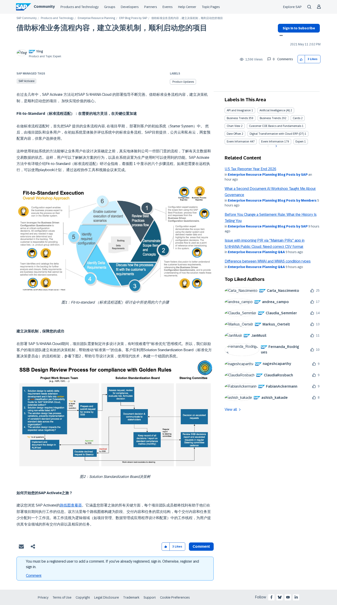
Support (150, 597)
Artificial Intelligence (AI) (275, 110)
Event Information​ (272, 141)
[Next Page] (276, 146)
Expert (300, 141)
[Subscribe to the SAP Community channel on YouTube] (288, 597)
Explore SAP (292, 7)
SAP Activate (26, 81)
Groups (109, 7)
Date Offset (234, 133)
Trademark (131, 597)
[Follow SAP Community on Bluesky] (280, 597)
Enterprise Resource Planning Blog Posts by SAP (268, 174)
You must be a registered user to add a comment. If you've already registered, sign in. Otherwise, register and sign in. (112, 564)
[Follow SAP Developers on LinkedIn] (296, 597)
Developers (130, 7)
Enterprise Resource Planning (96, 18)
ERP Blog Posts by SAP (133, 18)
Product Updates (183, 81)
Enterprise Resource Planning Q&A (256, 252)
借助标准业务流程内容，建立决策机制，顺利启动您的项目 (112, 28)
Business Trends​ (270, 118)
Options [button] (280, 36)
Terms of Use (62, 597)
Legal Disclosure (106, 597)
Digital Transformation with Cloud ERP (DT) (277, 133)
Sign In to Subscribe (299, 28)
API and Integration (239, 110)
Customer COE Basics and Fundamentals (275, 126)
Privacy (43, 597)
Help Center (187, 7)
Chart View (233, 126)
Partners (150, 7)
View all (231, 409)
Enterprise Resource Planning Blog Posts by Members (272, 200)
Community (44, 6)
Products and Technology (80, 7)
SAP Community (27, 18)
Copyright (83, 597)
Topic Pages (211, 7)
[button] (301, 59)
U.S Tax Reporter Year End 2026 (250, 169)
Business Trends (237, 118)
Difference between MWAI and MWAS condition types (268, 261)
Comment (33, 576)
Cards (296, 118)
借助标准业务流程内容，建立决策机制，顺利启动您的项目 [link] (187, 18)
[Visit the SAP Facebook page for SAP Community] (271, 597)
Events (168, 7)
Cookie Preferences (175, 597)
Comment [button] (201, 546)
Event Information (238, 141)
